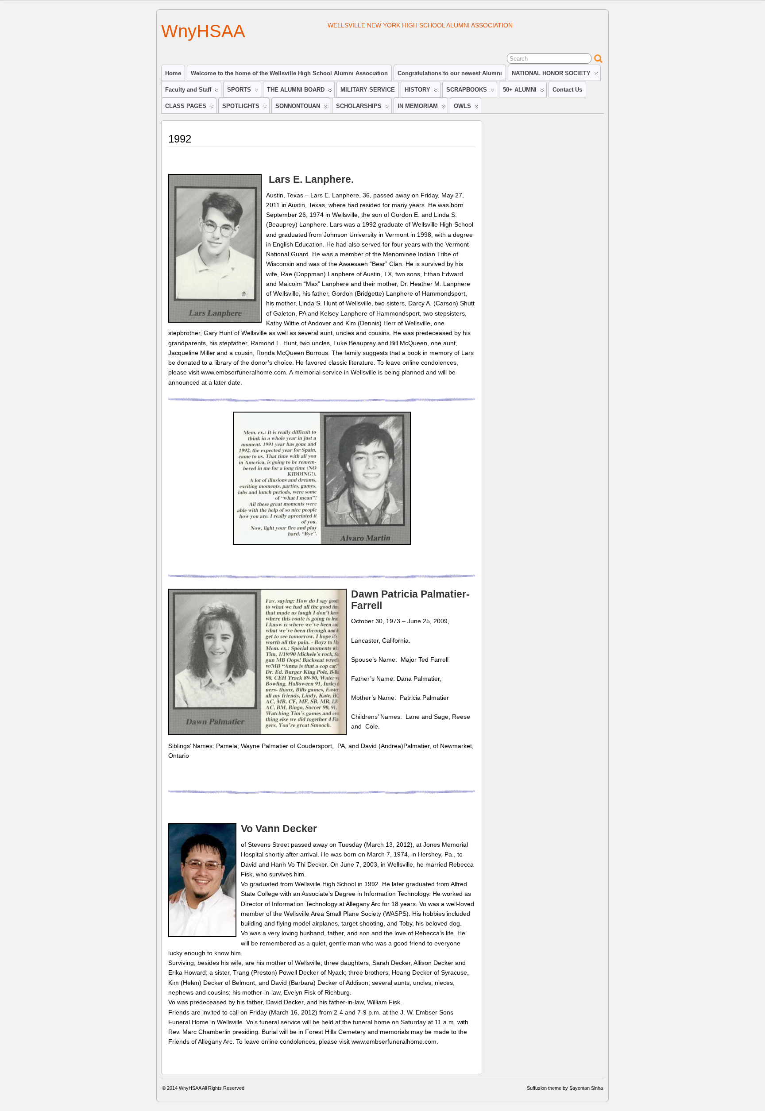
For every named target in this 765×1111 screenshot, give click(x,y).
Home (173, 73)
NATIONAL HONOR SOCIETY (551, 73)
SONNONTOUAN (297, 106)
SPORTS (239, 89)
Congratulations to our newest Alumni (450, 73)
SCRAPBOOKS (466, 89)
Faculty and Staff (188, 89)
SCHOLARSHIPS (359, 106)
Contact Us (567, 89)
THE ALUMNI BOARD (296, 89)
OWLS (462, 106)
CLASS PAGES (185, 106)
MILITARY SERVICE (367, 89)
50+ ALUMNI (520, 89)
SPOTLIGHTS (240, 106)
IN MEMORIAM (418, 106)
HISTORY (417, 89)
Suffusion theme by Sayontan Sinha (565, 1088)
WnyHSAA (203, 31)
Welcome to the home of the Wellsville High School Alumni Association (289, 73)
